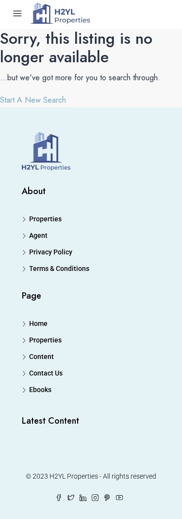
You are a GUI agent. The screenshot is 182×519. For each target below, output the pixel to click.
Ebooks (40, 390)
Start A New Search (33, 100)
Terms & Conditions (59, 268)
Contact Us (46, 373)
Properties (45, 219)
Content (41, 356)
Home (38, 323)
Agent (38, 235)
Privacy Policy (50, 252)
